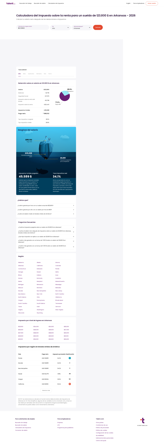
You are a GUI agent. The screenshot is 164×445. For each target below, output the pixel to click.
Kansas (20, 278)
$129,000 (66, 333)
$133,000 (66, 339)
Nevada (20, 291)
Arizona (57, 262)
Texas (20, 306)
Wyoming (40, 313)
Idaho (57, 272)
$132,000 (35, 339)
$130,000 (36, 336)
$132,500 (51, 339)
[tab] (19, 74)
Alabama (21, 262)
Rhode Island (59, 300)
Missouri (20, 288)
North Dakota (22, 297)
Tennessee (58, 303)
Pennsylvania (41, 300)
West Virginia (59, 310)
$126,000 (36, 330)
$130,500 (51, 336)
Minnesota (40, 284)
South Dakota (41, 303)
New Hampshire (41, 291)
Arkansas (21, 265)
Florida (57, 269)
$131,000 (66, 336)
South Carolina (22, 303)
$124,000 (36, 326)
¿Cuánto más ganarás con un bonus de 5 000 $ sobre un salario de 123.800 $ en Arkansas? (42, 247)
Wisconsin (21, 313)
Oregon (20, 300)
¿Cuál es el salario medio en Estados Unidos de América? (35, 214)
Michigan (21, 284)
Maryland (39, 281)
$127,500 (20, 333)
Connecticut (22, 269)
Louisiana (58, 278)
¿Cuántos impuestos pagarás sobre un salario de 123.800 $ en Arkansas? (39, 227)
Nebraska (58, 288)
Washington (40, 310)
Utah (38, 306)
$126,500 (51, 330)
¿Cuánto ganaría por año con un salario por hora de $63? (35, 210)
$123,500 (20, 326)
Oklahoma (58, 297)
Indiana (39, 275)
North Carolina (59, 294)
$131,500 (20, 339)
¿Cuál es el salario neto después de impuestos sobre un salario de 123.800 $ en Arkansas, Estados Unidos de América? (44, 232)
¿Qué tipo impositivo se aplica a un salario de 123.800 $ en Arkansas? (38, 236)
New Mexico (21, 294)
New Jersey (58, 291)
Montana (39, 288)
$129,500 (20, 336)
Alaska (39, 262)
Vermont (58, 306)
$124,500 (51, 326)
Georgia (20, 272)
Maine (20, 281)
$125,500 (20, 330)
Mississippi (58, 284)
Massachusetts (59, 281)
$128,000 (36, 333)
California (40, 265)
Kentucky (39, 278)
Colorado (58, 265)
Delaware (39, 269)
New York (39, 294)
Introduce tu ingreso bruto (25, 26)
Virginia (20, 310)
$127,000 (66, 330)
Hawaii (39, 272)
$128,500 (51, 333)
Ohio (38, 297)
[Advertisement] (46, 53)
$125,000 (66, 326)
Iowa (56, 275)
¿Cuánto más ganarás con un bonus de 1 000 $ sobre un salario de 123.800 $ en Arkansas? (42, 241)
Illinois (20, 275)
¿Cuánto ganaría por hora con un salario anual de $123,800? (35, 205)
